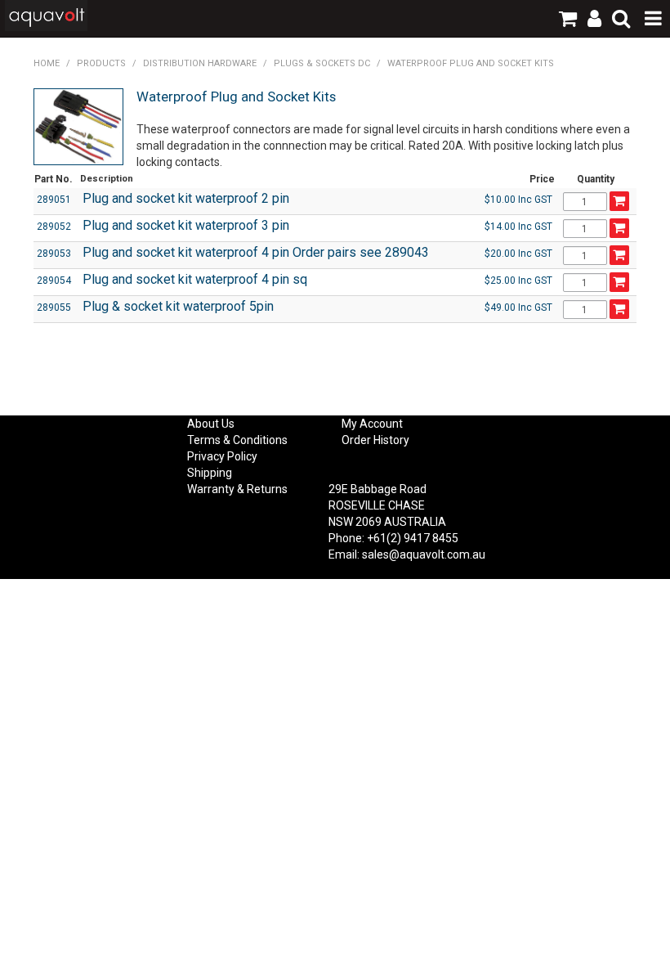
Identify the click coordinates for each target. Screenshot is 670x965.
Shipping (209, 472)
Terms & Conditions (237, 440)
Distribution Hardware (200, 63)
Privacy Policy (222, 456)
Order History (375, 440)
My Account (372, 423)
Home (47, 63)
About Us (210, 423)
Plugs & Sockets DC (322, 63)
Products (101, 63)
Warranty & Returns (237, 489)
